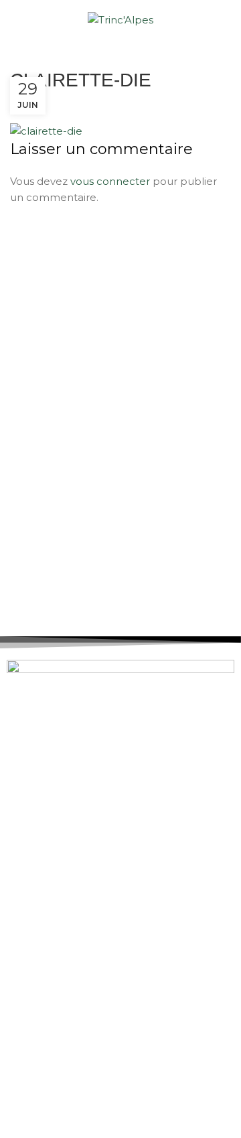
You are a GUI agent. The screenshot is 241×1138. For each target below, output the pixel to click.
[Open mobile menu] (15, 20)
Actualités (50, 801)
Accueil (43, 756)
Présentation (57, 778)
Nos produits (57, 824)
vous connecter (110, 181)
